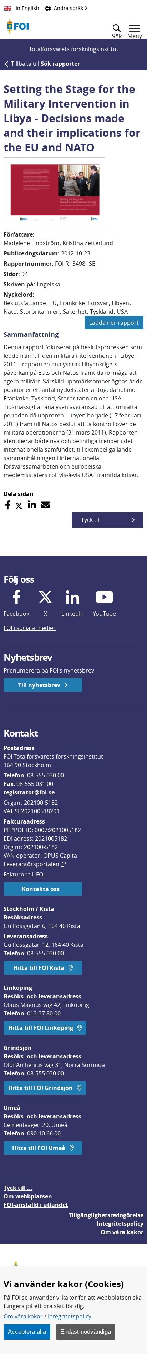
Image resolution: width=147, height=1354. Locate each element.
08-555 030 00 (45, 775)
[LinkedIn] (32, 505)
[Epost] (45, 505)
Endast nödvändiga (85, 1331)
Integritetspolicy (69, 1316)
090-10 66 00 (44, 1133)
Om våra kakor (23, 1316)
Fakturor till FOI (24, 874)
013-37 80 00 (44, 1013)
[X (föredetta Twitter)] (19, 505)
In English (26, 8)
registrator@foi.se (29, 792)
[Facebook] (7, 505)
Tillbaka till (45, 64)
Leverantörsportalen (35, 864)
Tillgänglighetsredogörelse (106, 1215)
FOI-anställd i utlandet (36, 1205)
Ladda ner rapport (114, 323)
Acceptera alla (27, 1331)
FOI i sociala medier (30, 628)
